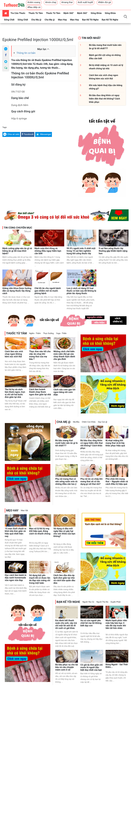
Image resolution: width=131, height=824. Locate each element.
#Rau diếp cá (33, 7)
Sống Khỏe (96, 13)
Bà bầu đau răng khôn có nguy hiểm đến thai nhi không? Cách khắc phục (91, 444)
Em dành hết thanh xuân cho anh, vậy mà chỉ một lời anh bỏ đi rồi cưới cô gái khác (66, 624)
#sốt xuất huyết (85, 2)
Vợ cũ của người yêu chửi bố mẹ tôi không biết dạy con (90, 623)
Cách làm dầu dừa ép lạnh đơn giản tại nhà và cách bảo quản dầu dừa (64, 579)
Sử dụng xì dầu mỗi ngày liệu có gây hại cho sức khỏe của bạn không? (64, 532)
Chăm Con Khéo (89, 422)
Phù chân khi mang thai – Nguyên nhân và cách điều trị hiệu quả (117, 481)
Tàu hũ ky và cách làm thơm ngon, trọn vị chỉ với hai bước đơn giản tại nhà (15, 393)
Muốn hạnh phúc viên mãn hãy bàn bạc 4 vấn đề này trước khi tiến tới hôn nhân (116, 624)
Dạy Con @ (102, 422)
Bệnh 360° (68, 13)
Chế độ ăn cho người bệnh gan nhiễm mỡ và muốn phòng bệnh (48, 291)
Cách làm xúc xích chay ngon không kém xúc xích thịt (14, 354)
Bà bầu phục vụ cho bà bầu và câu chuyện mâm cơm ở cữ (66, 667)
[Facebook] (6, 55)
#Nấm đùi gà (104, 2)
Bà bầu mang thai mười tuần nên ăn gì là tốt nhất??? (66, 443)
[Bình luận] (6, 68)
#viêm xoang (33, 2)
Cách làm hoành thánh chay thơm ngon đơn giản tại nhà (40, 392)
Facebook (29, 134)
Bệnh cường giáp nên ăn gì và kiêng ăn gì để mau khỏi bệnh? (17, 251)
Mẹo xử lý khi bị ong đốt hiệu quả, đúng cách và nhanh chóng (39, 531)
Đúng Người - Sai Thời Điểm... (117, 665)
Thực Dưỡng (48, 333)
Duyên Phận (116, 602)
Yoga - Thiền (61, 333)
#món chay (50, 2)
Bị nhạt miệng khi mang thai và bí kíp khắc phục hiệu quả (115, 443)
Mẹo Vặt (24, 510)
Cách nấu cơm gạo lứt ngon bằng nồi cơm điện (64, 392)
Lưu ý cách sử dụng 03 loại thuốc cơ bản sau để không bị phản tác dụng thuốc (81, 291)
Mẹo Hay (62, 20)
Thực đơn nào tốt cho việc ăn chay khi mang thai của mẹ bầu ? (40, 355)
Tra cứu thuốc (18, 13)
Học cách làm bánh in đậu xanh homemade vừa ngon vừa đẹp (15, 578)
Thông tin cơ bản (25, 52)
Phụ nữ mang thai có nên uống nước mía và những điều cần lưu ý (66, 481)
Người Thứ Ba (102, 602)
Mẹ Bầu (76, 422)
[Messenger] (6, 61)
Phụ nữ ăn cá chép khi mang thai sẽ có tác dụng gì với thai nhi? (91, 481)
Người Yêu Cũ (88, 602)
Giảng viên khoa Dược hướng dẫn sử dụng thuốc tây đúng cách (16, 291)
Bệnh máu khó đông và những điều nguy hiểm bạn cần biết (48, 251)
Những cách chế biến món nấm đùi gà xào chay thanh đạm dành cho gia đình (64, 355)
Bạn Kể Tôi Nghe (90, 20)
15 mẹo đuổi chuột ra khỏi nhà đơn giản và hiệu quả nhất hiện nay (15, 532)
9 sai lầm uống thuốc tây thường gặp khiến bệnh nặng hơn (113, 251)
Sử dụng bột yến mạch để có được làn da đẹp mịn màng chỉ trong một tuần (39, 579)
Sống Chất (9, 20)
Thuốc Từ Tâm (35, 13)
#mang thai (67, 2)
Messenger (45, 134)
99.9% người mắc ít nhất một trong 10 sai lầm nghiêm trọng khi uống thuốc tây (81, 251)
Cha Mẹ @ (36, 20)
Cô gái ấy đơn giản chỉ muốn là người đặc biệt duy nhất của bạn (91, 667)
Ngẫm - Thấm (35, 333)
